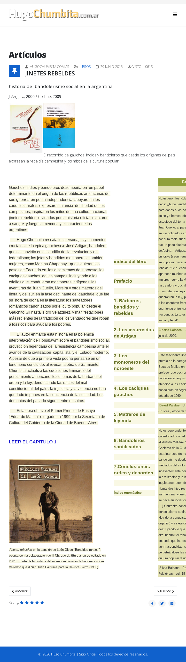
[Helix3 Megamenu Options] (175, 14)
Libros (85, 66)
